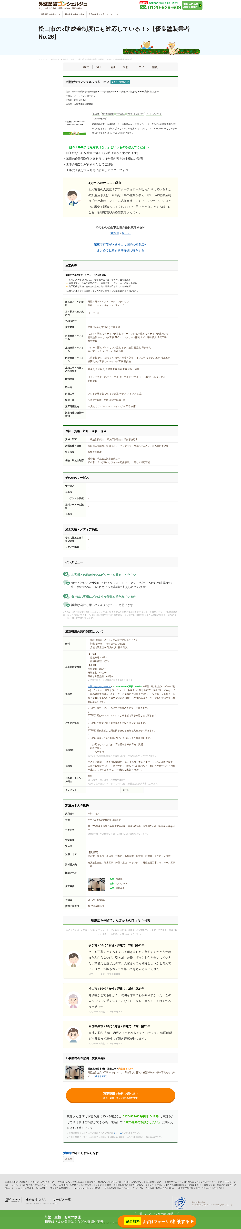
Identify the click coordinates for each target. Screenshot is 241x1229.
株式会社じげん (36, 1199)
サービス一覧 (62, 1199)
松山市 (126, 233)
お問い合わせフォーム (99, 686)
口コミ (140, 67)
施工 (99, 67)
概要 (86, 67)
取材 (126, 67)
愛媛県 (114, 233)
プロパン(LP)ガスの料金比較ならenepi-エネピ (179, 1185)
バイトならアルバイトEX (42, 1182)
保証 (112, 67)
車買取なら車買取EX (60, 1188)
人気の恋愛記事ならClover (117, 1188)
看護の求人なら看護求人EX (71, 1182)
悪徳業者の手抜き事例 (74, 14)
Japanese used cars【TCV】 (87, 1188)
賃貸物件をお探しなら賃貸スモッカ (104, 1182)
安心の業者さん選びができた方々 (103, 14)
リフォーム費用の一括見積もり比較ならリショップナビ (77, 1185)
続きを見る (100, 1076)
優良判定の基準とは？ (50, 14)
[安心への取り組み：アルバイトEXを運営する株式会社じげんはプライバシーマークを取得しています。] (181, 1203)
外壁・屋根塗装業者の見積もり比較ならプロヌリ (130, 1185)
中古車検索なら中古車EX (35, 1188)
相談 (155, 67)
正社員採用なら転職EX (16, 1182)
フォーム (117, 1132)
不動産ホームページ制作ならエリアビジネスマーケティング (193, 1182)
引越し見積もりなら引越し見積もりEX (142, 1182)
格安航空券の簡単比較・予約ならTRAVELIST (200, 1188)
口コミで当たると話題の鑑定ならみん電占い (154, 1188)
